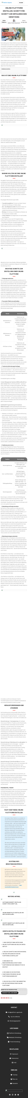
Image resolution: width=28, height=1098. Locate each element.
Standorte (15, 1083)
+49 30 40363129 (15, 1016)
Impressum (15, 1054)
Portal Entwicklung (15, 1041)
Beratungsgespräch (15, 1021)
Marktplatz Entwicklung (15, 1037)
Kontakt (21, 2)
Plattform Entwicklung (15, 1033)
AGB (15, 1062)
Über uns (15, 1079)
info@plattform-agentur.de (15, 1012)
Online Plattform (4, 21)
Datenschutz (15, 1058)
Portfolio (15, 1075)
